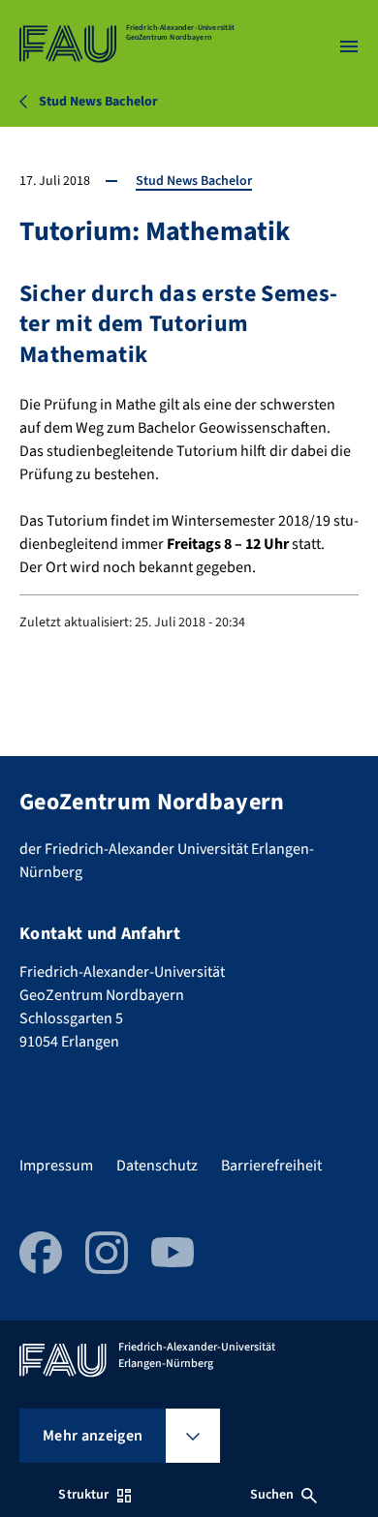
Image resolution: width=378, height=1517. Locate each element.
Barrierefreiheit (271, 1165)
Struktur (83, 1494)
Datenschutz (157, 1165)
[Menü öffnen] (349, 46)
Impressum (56, 1165)
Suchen (272, 1494)
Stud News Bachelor (194, 181)
